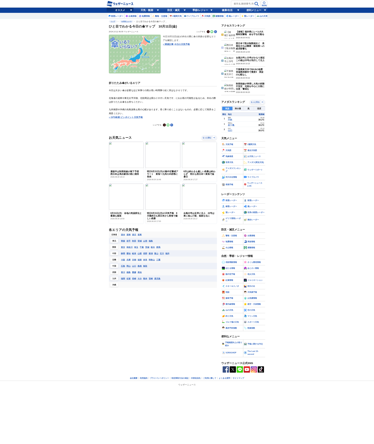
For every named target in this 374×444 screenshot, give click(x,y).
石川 (162, 253)
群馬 (158, 247)
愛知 (129, 253)
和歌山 (152, 260)
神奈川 (130, 247)
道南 (129, 235)
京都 (134, 260)
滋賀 (140, 260)
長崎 (134, 279)
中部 (114, 253)
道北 (134, 235)
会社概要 (133, 378)
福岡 (123, 279)
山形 (145, 241)
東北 (114, 241)
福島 (151, 241)
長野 (145, 253)
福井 (167, 253)
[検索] (256, 4)
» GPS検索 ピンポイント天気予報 (126, 117)
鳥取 (145, 266)
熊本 (145, 279)
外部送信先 (196, 378)
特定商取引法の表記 (180, 378)
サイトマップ (238, 378)
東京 (123, 247)
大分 (140, 279)
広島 (123, 266)
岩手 (129, 241)
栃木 (153, 247)
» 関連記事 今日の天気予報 (176, 44)
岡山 (129, 266)
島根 (140, 266)
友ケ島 (231, 125)
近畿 (114, 260)
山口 (134, 266)
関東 (114, 247)
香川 (123, 272)
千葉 (142, 247)
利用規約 (144, 378)
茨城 (147, 247)
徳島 (129, 272)
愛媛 (134, 272)
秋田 (134, 241)
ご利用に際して (209, 378)
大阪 (123, 260)
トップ (113, 21)
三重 (158, 260)
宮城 (140, 241)
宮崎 (151, 279)
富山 (156, 253)
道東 (140, 235)
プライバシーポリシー (159, 378)
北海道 (114, 234)
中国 (114, 266)
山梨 (140, 253)
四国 (114, 272)
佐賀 (129, 279)
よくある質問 (224, 378)
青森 (123, 241)
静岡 (123, 253)
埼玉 (136, 247)
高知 (140, 272)
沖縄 (114, 285)
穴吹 (230, 120)
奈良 (145, 260)
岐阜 (134, 253)
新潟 (151, 253)
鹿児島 (157, 279)
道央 (123, 235)
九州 (114, 278)
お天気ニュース (126, 21)
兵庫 (129, 260)
